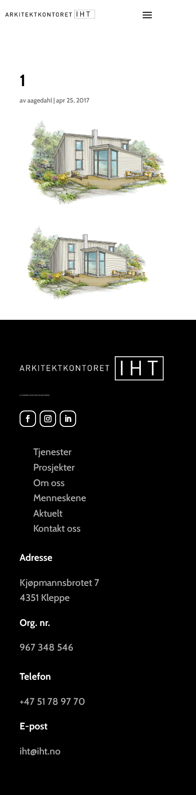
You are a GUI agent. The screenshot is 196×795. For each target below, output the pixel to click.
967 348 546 (46, 647)
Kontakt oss (57, 528)
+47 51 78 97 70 (52, 701)
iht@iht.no (40, 751)
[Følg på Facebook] (28, 418)
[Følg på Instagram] (48, 418)
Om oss (49, 482)
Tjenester (52, 451)
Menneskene (59, 497)
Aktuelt (47, 513)
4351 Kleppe (45, 597)
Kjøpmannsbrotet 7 (59, 582)
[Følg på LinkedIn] (68, 418)
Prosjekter (54, 467)
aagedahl (39, 100)
